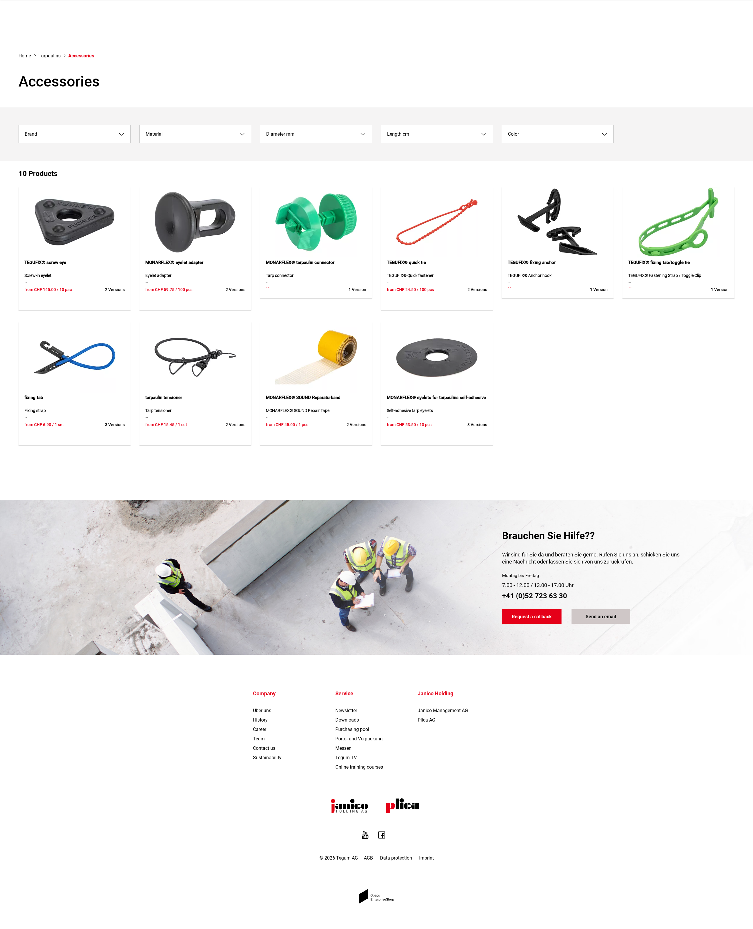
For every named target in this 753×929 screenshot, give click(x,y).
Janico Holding (435, 693)
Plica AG (426, 720)
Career (259, 729)
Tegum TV (346, 757)
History (260, 720)
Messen (343, 748)
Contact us (264, 748)
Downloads (347, 720)
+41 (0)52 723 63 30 (534, 596)
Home (25, 56)
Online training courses (359, 767)
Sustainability (267, 757)
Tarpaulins (50, 56)
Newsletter (346, 710)
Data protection (396, 858)
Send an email (601, 616)
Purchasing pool (352, 729)
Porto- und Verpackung (359, 739)
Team (259, 739)
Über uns (262, 710)
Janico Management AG (443, 710)
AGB (368, 858)
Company (264, 693)
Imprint (426, 858)
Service (344, 693)
